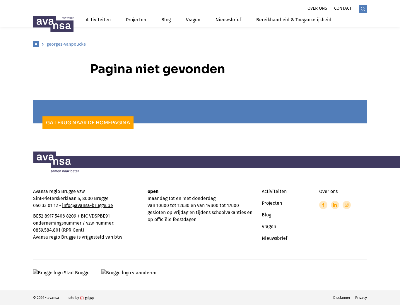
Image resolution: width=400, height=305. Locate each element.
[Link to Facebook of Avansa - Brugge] (323, 205)
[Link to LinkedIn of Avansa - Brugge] (335, 205)
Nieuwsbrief (228, 20)
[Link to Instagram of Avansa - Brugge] (347, 205)
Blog (166, 20)
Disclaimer (342, 298)
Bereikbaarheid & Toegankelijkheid (293, 20)
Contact (343, 8)
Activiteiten (98, 20)
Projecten (136, 20)
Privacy (361, 298)
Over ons (317, 8)
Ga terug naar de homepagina (88, 123)
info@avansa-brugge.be (87, 205)
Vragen (193, 20)
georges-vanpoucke (66, 44)
